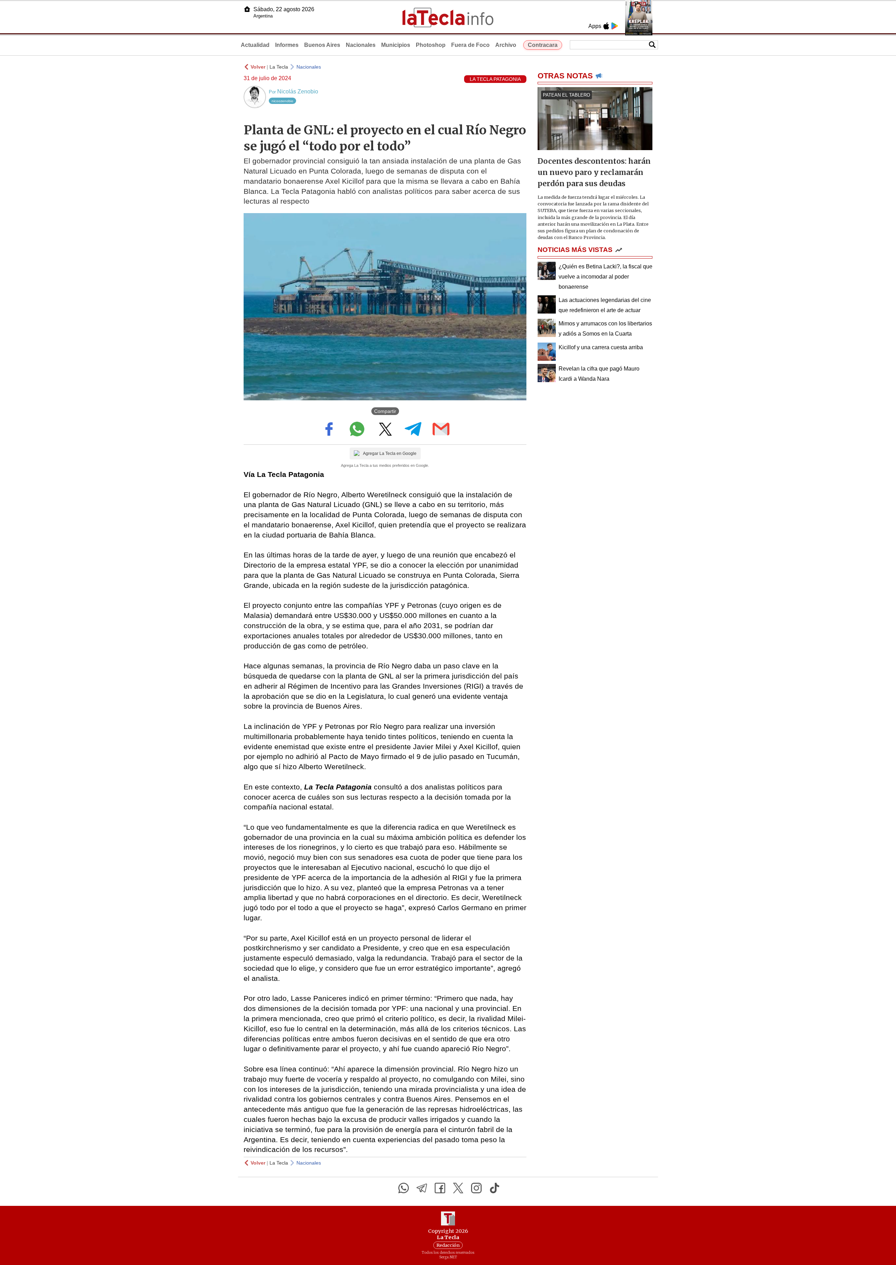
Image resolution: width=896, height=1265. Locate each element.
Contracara (543, 45)
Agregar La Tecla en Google (389, 453)
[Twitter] (458, 1188)
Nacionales (361, 45)
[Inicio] (247, 9)
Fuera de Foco (470, 45)
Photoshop (431, 45)
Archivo (505, 45)
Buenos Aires (322, 45)
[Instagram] (476, 1188)
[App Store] (606, 25)
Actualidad (255, 45)
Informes (287, 45)
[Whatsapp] (404, 1188)
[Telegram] (422, 1188)
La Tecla (279, 67)
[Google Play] (614, 25)
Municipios (395, 45)
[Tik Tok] (494, 1188)
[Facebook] (440, 1188)
